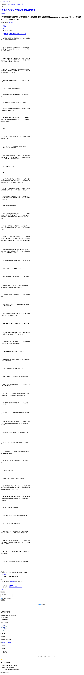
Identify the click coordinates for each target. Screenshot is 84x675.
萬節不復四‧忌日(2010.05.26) (15, 587)
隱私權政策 (49, 656)
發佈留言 (2, 599)
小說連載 (11, 585)
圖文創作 (11, 22)
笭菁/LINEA (3, 574)
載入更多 (2, 591)
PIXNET (32, 656)
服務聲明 (54, 656)
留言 (14, 581)
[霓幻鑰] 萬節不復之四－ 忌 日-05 (14, 34)
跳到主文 (3, 13)
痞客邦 (11, 581)
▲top (2, 589)
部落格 (4, 26)
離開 (7, 672)
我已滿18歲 (3, 672)
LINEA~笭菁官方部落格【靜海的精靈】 (19, 10)
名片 (4, 28)
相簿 (4, 25)
